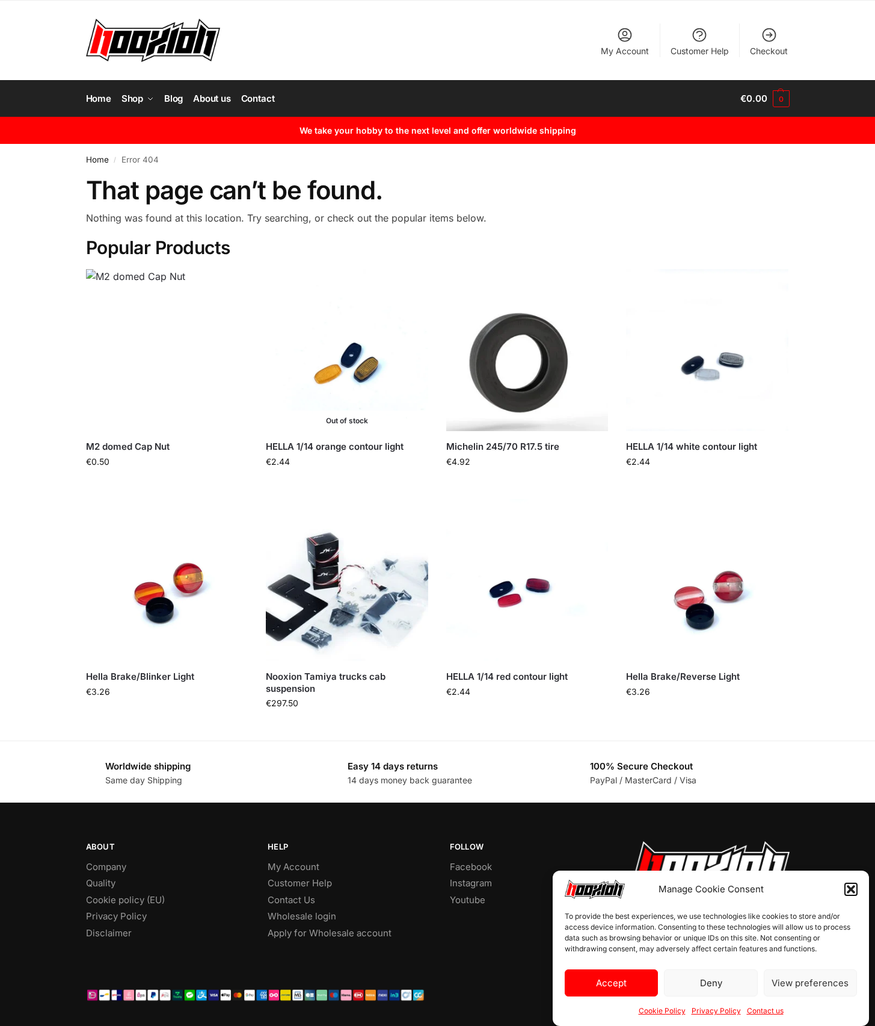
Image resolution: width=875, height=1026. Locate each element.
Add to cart (167, 487)
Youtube (467, 900)
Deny (711, 983)
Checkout (769, 51)
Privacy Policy (716, 1010)
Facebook (471, 866)
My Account (625, 51)
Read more (347, 487)
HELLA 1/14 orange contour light (335, 446)
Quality (100, 883)
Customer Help (700, 51)
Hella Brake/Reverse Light (683, 676)
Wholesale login (302, 916)
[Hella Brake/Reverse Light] (707, 580)
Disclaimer (109, 933)
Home (97, 159)
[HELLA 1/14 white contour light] (707, 350)
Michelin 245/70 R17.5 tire (502, 446)
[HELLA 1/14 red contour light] (527, 580)
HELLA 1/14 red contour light (507, 676)
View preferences (810, 983)
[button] (851, 889)
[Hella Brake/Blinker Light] (167, 580)
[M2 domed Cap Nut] (167, 350)
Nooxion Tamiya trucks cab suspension (325, 682)
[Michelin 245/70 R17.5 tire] (527, 350)
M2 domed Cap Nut (128, 446)
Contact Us (291, 900)
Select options (346, 728)
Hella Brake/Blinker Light (140, 676)
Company (106, 866)
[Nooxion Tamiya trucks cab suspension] (347, 580)
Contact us (765, 1010)
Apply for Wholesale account (329, 933)
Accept (611, 983)
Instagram (471, 883)
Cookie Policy (662, 1010)
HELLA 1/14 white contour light (691, 446)
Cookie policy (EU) (125, 900)
